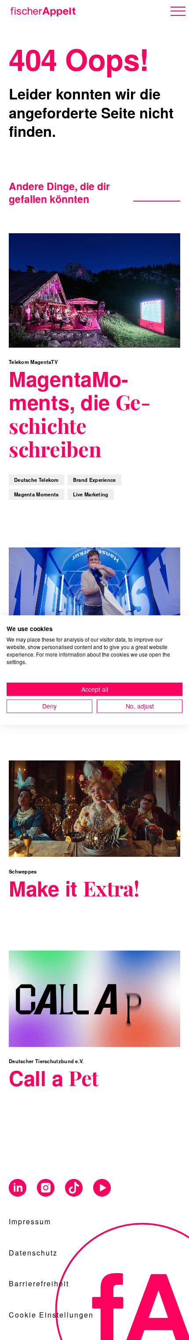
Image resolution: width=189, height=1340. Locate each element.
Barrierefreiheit (39, 1283)
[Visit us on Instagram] (46, 1188)
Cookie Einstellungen (51, 1315)
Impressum (30, 1221)
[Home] (41, 10)
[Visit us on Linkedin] (17, 1188)
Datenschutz (33, 1253)
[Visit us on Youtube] (102, 1188)
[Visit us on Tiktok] (74, 1188)
